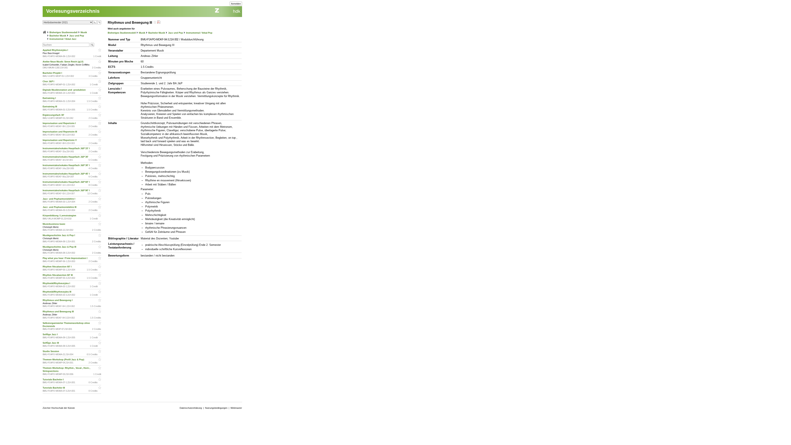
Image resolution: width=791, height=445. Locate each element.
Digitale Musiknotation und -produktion (64, 90)
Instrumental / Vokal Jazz (62, 39)
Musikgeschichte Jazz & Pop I (59, 235)
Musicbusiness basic (54, 224)
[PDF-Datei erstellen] (158, 22)
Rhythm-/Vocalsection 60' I (57, 266)
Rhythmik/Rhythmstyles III (57, 291)
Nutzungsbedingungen (216, 408)
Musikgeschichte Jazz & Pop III (60, 247)
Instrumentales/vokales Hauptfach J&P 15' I (66, 148)
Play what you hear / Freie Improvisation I (65, 258)
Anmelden (236, 3)
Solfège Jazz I (50, 334)
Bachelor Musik (57, 35)
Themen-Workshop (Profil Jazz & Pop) (64, 359)
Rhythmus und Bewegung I (58, 300)
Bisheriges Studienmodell (63, 32)
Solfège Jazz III (51, 343)
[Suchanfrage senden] (92, 45)
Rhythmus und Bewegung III (58, 311)
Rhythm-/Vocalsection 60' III (58, 275)
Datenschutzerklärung (191, 408)
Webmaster (236, 408)
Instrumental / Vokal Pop (199, 33)
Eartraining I (49, 98)
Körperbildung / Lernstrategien (60, 215)
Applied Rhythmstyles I (56, 50)
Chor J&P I (49, 81)
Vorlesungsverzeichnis (72, 11)
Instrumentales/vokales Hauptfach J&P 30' (66, 157)
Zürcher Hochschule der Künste (59, 408)
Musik (84, 32)
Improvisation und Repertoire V (60, 140)
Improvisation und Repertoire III (60, 131)
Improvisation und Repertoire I (59, 123)
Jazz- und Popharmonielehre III (60, 207)
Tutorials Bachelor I (53, 379)
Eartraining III (50, 106)
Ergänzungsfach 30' (54, 115)
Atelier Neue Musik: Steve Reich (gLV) (63, 61)
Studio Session (51, 351)
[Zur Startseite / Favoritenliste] (44, 32)
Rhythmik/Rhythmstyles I (57, 283)
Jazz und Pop (76, 35)
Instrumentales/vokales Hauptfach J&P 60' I (66, 182)
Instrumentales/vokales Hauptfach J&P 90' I (66, 190)
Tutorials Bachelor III (54, 387)
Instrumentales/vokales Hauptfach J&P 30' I (66, 165)
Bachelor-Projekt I (53, 73)
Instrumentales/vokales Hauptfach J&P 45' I (66, 173)
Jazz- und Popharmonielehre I (59, 199)
